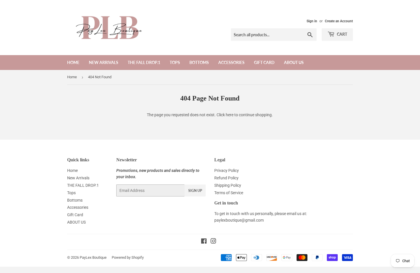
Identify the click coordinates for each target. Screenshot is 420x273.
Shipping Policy (227, 185)
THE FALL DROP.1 (144, 62)
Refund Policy (226, 178)
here (229, 115)
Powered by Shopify (128, 257)
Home (73, 62)
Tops (175, 62)
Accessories (231, 62)
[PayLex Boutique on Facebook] (204, 242)
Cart (341, 34)
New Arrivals (103, 62)
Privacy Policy (226, 170)
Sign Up (195, 190)
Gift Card (264, 62)
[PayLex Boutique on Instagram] (213, 242)
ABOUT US (294, 62)
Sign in (312, 21)
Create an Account (339, 21)
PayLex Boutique (93, 257)
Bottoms (199, 62)
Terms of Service (228, 192)
